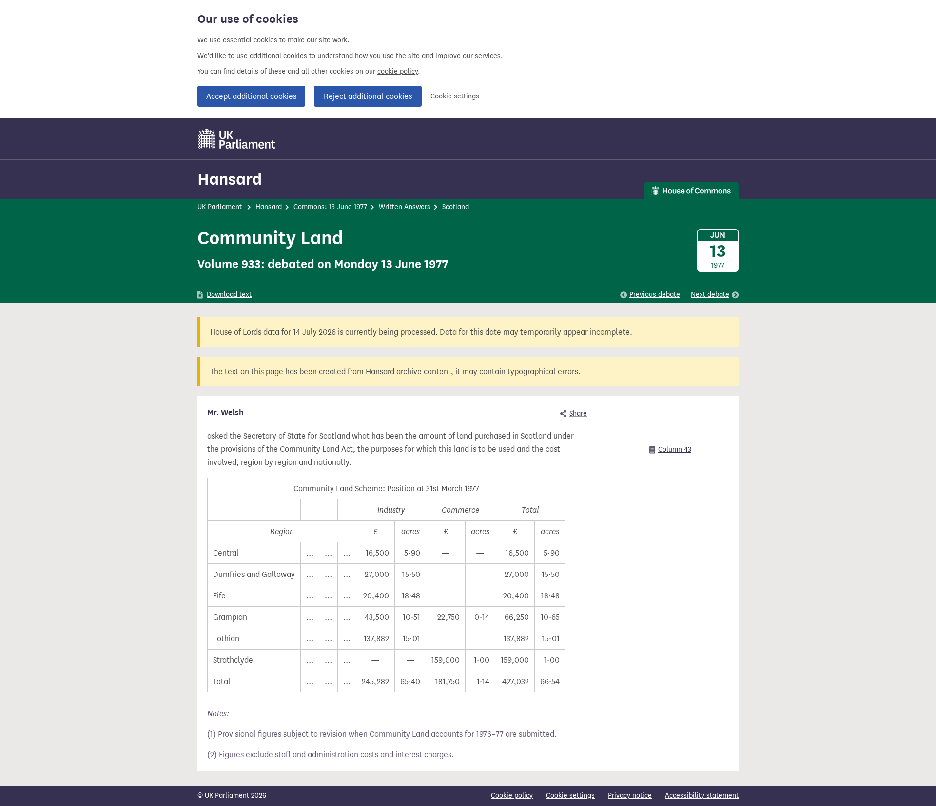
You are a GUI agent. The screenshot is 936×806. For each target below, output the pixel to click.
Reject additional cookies (368, 96)
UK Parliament (219, 207)
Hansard (229, 179)
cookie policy (397, 71)
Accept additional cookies (251, 96)
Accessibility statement (702, 795)
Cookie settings (454, 96)
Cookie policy (512, 795)
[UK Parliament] (237, 139)
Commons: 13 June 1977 (330, 207)
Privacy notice (630, 795)
